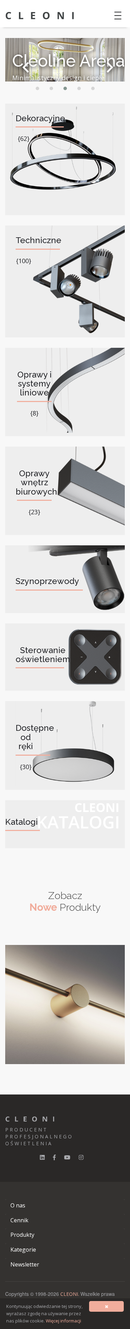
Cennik (19, 1220)
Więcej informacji (63, 1321)
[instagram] (81, 1157)
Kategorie (23, 1249)
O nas (17, 1205)
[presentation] (25, 67)
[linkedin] (42, 1157)
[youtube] (67, 1157)
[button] (37, 88)
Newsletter (24, 1264)
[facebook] (54, 1157)
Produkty (22, 1235)
